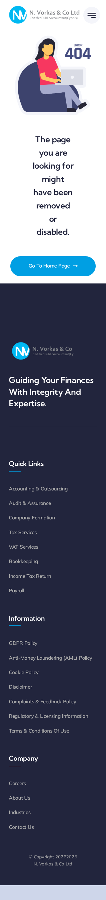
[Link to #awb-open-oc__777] (91, 15)
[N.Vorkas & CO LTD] (44, 6)
